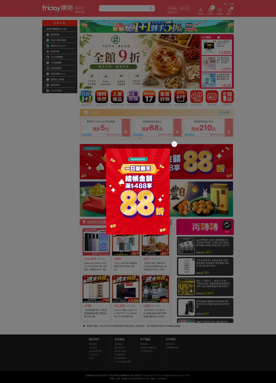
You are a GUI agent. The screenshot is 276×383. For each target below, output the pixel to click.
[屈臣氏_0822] (138, 192)
